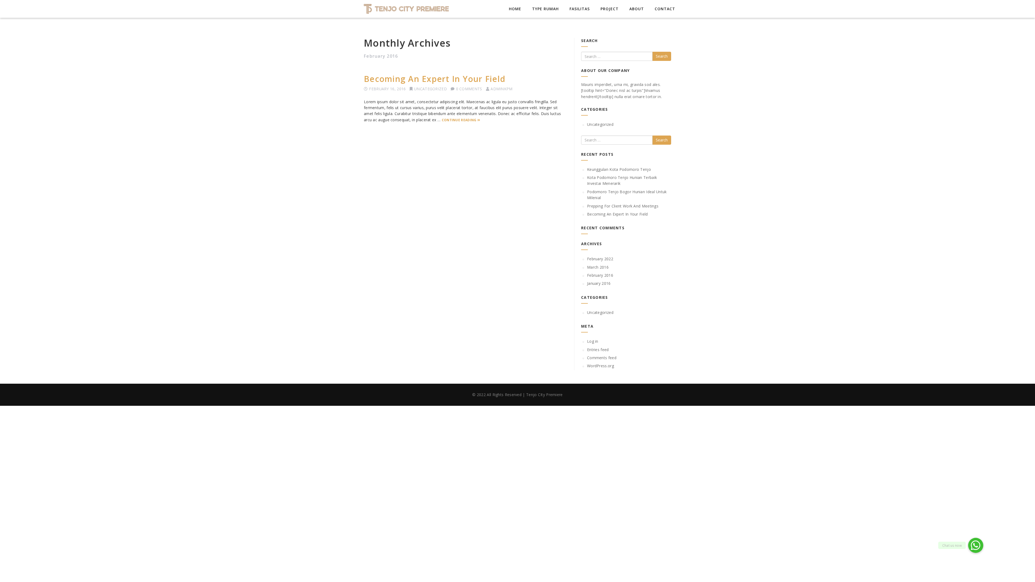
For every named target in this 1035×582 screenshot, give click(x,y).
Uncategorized (430, 88)
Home (515, 8)
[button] (975, 545)
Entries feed (598, 349)
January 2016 (599, 283)
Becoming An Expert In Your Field (434, 78)
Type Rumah (545, 8)
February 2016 (600, 275)
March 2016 (598, 267)
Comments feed (601, 357)
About (636, 8)
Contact (665, 8)
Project (610, 8)
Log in (592, 341)
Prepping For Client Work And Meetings (622, 206)
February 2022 (600, 258)
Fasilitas (580, 8)
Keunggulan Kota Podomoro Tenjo (619, 169)
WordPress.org (600, 365)
